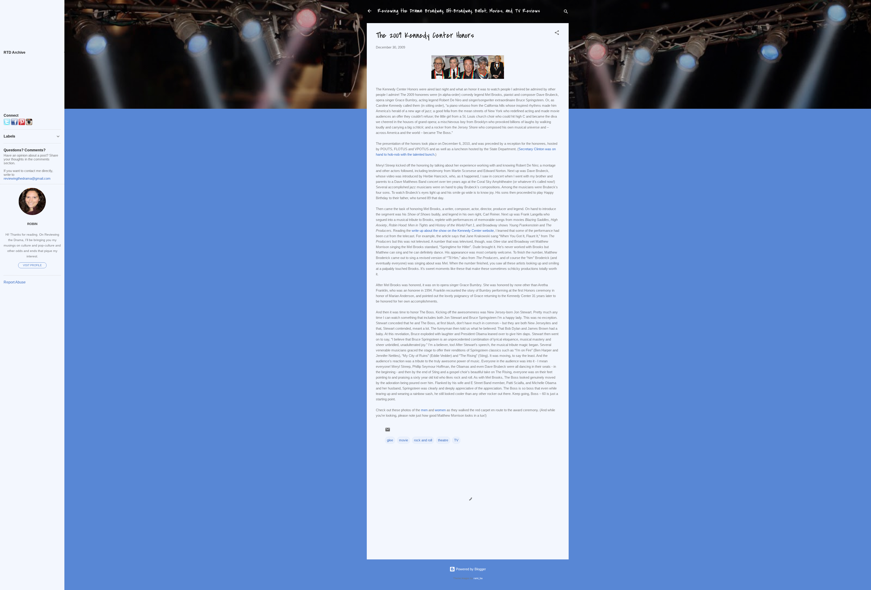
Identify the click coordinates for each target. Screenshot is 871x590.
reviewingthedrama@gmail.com (27, 178)
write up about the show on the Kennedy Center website (453, 230)
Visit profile (32, 265)
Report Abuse (15, 282)
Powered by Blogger (470, 569)
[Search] (566, 12)
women (440, 410)
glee (390, 440)
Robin (32, 224)
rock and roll (423, 440)
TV (456, 440)
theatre (443, 440)
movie (403, 440)
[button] (557, 33)
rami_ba (478, 578)
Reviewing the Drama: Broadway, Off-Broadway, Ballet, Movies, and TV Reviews (459, 11)
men (424, 410)
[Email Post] (387, 431)
